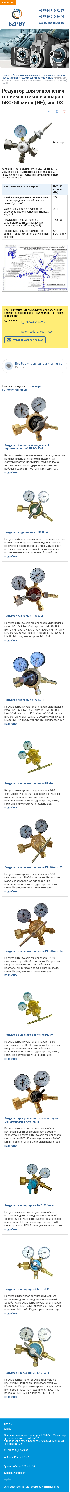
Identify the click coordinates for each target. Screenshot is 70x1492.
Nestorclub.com (50, 1486)
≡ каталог (8, 2)
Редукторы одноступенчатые (37, 77)
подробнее (11, 472)
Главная (6, 75)
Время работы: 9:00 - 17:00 (37, 331)
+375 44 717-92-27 (51, 10)
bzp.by (7, 1479)
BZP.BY (16, 23)
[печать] (57, 111)
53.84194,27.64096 (18, 1450)
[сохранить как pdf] (64, 111)
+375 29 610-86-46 (51, 16)
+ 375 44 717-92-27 (35, 322)
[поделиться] (49, 111)
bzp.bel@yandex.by (51, 22)
